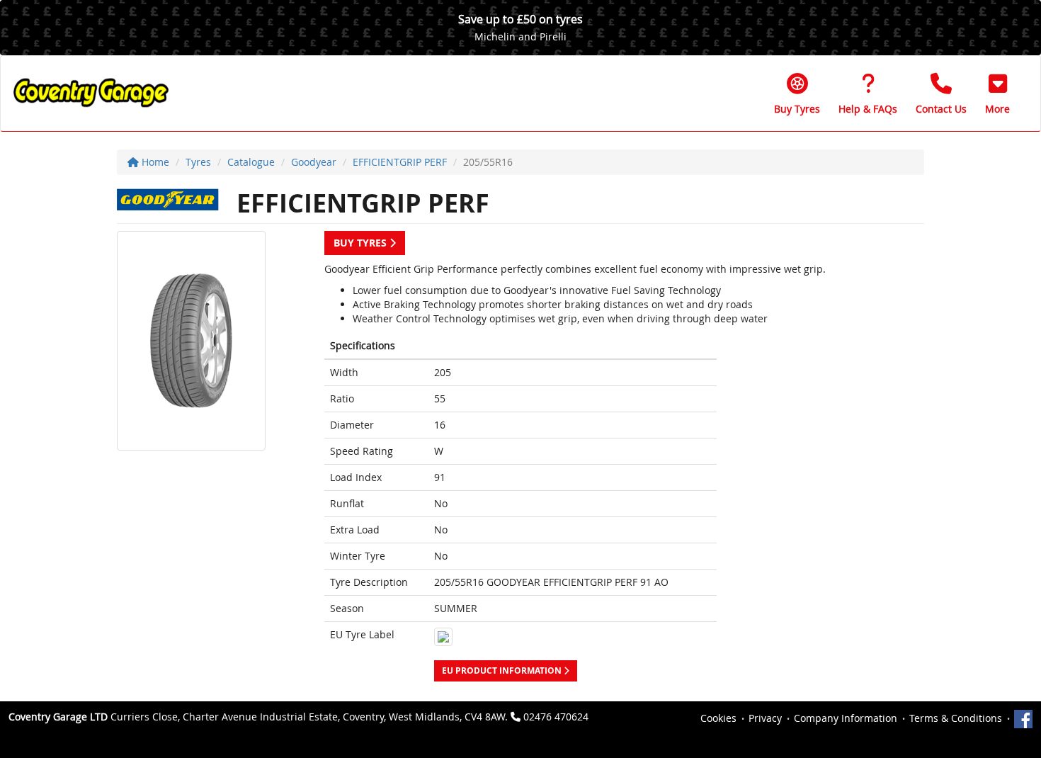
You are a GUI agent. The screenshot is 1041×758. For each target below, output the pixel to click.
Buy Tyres (361, 242)
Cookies (718, 718)
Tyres (198, 162)
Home (154, 162)
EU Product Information (503, 670)
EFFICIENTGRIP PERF (400, 162)
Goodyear (313, 162)
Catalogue (251, 162)
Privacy (765, 718)
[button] (997, 93)
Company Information (845, 718)
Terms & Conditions (955, 718)
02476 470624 (555, 716)
